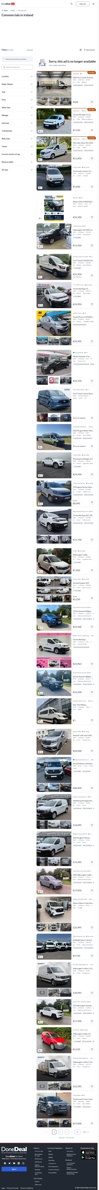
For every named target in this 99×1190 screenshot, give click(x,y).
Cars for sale (39, 1151)
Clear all (30, 50)
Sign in (14, 1169)
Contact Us (52, 1163)
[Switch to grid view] (81, 50)
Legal (3, 1188)
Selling (50, 1157)
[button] (17, 76)
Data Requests (53, 1166)
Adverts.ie (38, 1184)
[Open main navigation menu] (94, 4)
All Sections (38, 1159)
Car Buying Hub (38, 1173)
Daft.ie (37, 1181)
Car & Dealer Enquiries (71, 1163)
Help (49, 1151)
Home (13, 10)
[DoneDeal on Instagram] (23, 1163)
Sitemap (37, 1169)
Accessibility (52, 1172)
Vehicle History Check (39, 1165)
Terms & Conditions (26, 1188)
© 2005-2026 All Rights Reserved (85, 1187)
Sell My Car (38, 1162)
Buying (50, 1154)
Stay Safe (51, 1160)
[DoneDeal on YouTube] (14, 1163)
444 (77, 1132)
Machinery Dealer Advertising (72, 1173)
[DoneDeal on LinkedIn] (18, 1163)
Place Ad (83, 4)
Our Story (70, 1151)
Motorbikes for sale (38, 1155)
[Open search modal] (72, 4)
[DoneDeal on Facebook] (5, 1163)
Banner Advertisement (71, 1168)
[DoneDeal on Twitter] (9, 1163)
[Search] (4, 67)
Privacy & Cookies (12, 1188)
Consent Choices (53, 1169)
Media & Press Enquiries (71, 1155)
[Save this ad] (92, 102)
